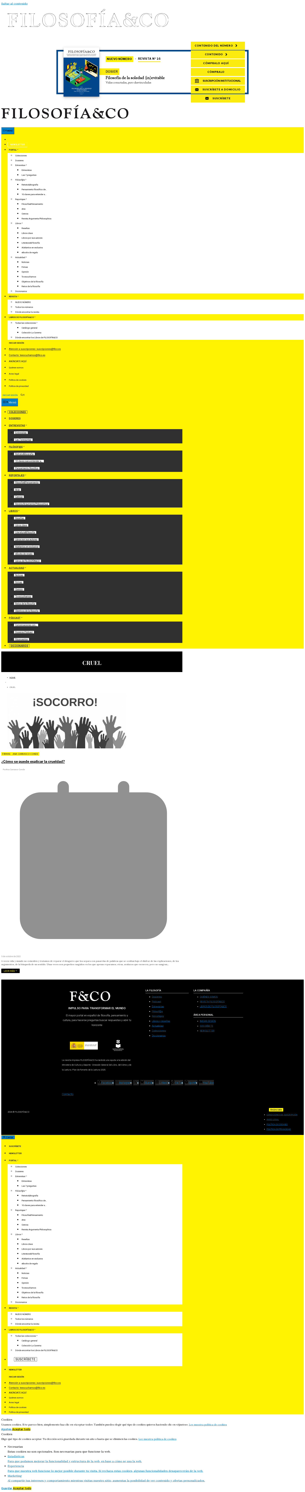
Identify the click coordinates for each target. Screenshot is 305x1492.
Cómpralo (216, 71)
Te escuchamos (29, 277)
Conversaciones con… (26, 625)
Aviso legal (14, 374)
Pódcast (14, 617)
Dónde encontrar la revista (27, 312)
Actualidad (20, 257)
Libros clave (27, 233)
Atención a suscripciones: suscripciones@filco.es (35, 349)
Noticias (25, 262)
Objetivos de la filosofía (32, 281)
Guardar (7, 1488)
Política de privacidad (19, 386)
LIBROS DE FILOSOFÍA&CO (21, 317)
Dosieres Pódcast (24, 632)
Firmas (25, 267)
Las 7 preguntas (29, 175)
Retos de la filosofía (31, 286)
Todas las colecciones (25, 323)
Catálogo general (29, 328)
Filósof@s (20, 180)
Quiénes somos (16, 367)
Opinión (25, 272)
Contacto (68, 1094)
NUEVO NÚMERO (23, 302)
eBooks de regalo (30, 252)
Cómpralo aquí (216, 63)
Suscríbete (17, 139)
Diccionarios (21, 291)
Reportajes (20, 199)
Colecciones (21, 155)
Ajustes (6, 1429)
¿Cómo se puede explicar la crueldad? (33, 761)
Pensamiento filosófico (26, 468)
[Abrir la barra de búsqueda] (22, 395)
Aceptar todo (21, 1429)
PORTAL (13, 150)
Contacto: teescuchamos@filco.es (27, 355)
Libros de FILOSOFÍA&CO (27, 561)
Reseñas (26, 228)
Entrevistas (20, 165)
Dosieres (19, 160)
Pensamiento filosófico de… (34, 189)
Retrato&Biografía (30, 185)
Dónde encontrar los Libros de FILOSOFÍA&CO (36, 337)
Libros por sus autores (32, 238)
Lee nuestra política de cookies (208, 1424)
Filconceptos (21, 639)
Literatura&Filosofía (31, 243)
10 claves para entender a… (34, 194)
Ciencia (25, 214)
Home (12, 677)
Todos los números (24, 307)
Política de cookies (17, 380)
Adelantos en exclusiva (32, 247)
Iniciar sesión (16, 343)
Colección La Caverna (31, 332)
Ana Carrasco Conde (25, 754)
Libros (18, 223)
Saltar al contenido (14, 3)
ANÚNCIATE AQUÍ (17, 361)
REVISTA (13, 296)
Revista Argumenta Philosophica (36, 218)
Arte (23, 209)
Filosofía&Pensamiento (32, 204)
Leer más (9, 970)
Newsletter (17, 144)
